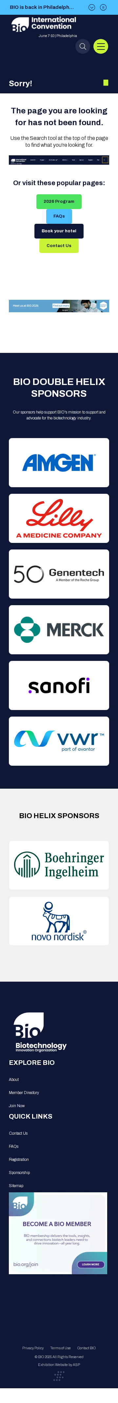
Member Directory (24, 1092)
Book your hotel (59, 231)
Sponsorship (19, 1172)
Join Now (17, 1106)
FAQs (59, 216)
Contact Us (59, 245)
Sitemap (16, 1185)
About (14, 1079)
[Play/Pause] (103, 7)
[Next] (92, 7)
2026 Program (59, 201)
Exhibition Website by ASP (59, 1365)
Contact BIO (86, 1348)
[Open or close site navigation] (100, 46)
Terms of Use (60, 1348)
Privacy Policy (33, 1348)
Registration (19, 1159)
